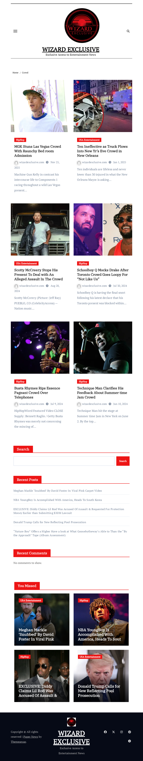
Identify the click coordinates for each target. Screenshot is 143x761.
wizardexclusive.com (32, 162)
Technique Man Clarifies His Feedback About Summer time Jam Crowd (102, 392)
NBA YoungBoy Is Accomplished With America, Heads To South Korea (57, 500)
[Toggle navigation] (15, 31)
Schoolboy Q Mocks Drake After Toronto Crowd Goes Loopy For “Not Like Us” (103, 274)
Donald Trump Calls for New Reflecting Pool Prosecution (49, 522)
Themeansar (18, 742)
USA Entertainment (89, 139)
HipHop (20, 139)
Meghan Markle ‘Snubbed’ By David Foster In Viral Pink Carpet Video (57, 491)
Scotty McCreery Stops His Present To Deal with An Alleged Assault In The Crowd (38, 274)
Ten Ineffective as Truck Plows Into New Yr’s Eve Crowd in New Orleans (102, 151)
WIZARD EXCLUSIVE (70, 49)
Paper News (30, 737)
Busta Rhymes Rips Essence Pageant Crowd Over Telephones (37, 392)
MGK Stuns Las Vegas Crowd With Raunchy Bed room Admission (37, 151)
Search (23, 449)
